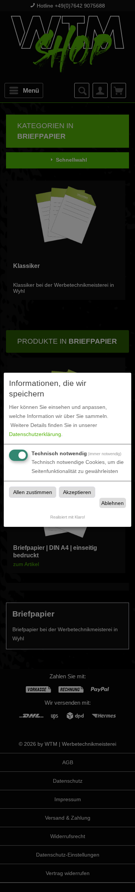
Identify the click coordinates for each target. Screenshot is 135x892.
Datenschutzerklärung (35, 434)
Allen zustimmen (32, 492)
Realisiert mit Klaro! (67, 517)
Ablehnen (112, 503)
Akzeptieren (77, 492)
